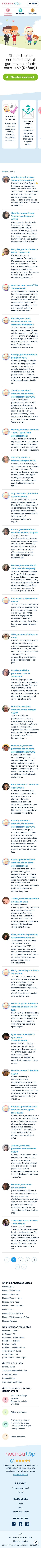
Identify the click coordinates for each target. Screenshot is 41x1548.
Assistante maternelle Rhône (14, 1370)
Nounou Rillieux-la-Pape (12, 1313)
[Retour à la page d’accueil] (11, 3)
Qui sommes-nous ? (20, 1488)
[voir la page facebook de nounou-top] (20, 1524)
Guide (20, 1504)
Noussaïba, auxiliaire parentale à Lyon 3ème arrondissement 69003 (23, 748)
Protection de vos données (20, 1537)
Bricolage (15, 1404)
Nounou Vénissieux (10, 1294)
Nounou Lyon (8, 1286)
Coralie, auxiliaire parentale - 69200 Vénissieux (20, 673)
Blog (21, 1508)
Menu (34, 3)
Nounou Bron (8, 1309)
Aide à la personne (19, 1412)
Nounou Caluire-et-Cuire (13, 1306)
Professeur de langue (20, 1423)
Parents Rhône (8, 1378)
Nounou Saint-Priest (10, 1302)
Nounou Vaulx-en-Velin (12, 1298)
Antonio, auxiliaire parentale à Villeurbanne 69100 (23, 1148)
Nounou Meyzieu (9, 1321)
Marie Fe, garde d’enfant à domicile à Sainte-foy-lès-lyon (24, 1006)
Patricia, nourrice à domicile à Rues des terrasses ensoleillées (22, 321)
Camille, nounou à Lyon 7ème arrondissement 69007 (22, 216)
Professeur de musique (21, 1426)
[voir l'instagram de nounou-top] (27, 1524)
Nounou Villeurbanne (11, 1290)
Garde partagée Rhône (12, 1382)
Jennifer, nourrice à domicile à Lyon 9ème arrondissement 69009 (23, 393)
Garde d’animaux (18, 1437)
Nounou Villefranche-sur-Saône (15, 1317)
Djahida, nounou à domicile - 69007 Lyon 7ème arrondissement (24, 432)
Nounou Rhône (8, 1367)
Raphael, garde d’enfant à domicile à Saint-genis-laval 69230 (24, 1109)
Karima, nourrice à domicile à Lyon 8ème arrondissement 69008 (23, 823)
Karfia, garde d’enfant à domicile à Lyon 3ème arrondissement (23, 862)
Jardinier (14, 1398)
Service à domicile (19, 1401)
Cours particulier (18, 1428)
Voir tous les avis (20, 1475)
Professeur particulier (20, 1420)
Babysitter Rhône (9, 1374)
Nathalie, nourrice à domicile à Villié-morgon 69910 (23, 709)
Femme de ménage (19, 1395)
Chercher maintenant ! (23, 77)
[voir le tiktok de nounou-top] (14, 1524)
